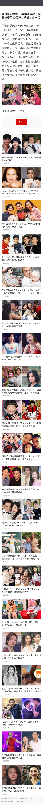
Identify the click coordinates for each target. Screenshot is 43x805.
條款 (18, 801)
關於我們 (4, 801)
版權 (25, 801)
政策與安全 (12, 801)
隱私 (21, 801)
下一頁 (21, 122)
